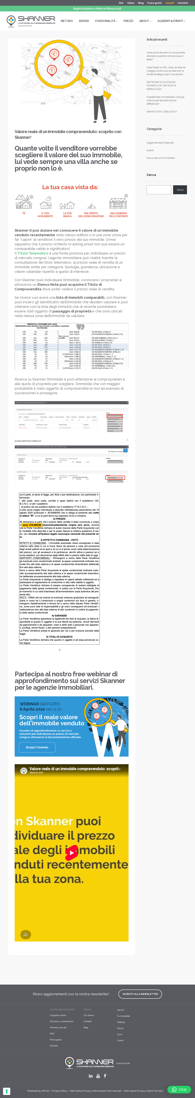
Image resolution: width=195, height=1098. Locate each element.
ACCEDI (54, 1045)
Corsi (119, 1034)
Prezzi (120, 1028)
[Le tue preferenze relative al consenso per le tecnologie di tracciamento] (6, 1091)
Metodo (121, 1022)
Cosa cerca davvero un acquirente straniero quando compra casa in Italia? (166, 56)
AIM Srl (45, 1090)
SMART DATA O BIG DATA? (162, 111)
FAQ (121, 3)
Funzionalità (123, 1016)
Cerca (151, 175)
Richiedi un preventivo (61, 1021)
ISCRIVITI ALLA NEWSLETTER (140, 994)
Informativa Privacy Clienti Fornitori (143, 1090)
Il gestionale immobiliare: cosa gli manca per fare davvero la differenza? (165, 100)
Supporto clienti (58, 1015)
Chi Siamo (89, 1015)
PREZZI (128, 20)
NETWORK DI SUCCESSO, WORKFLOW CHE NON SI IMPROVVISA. (161, 85)
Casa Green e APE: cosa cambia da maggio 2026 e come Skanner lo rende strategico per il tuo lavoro (166, 71)
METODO (67, 20)
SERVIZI (84, 20)
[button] (179, 1089)
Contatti (183, 3)
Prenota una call (58, 1027)
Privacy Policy (59, 1090)
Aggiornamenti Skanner (160, 142)
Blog (141, 3)
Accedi (170, 3)
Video (130, 3)
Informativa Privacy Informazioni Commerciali (95, 1090)
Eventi (150, 150)
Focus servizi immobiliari (161, 158)
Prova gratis (154, 3)
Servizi (120, 1010)
